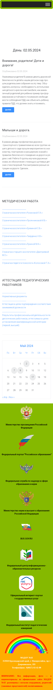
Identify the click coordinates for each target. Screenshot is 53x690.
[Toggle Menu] (47, 4)
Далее (8, 110)
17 (33, 377)
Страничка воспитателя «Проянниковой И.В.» (24, 220)
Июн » (11, 397)
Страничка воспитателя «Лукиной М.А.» (21, 244)
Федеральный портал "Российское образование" (27, 454)
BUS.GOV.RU (26, 538)
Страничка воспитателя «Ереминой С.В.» (22, 228)
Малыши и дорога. (16, 130)
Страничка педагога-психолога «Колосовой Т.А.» (26, 263)
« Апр (4, 397)
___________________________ (14, 209)
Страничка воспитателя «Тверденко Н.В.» (22, 236)
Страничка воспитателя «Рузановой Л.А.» (22, 213)
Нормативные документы (14, 296)
